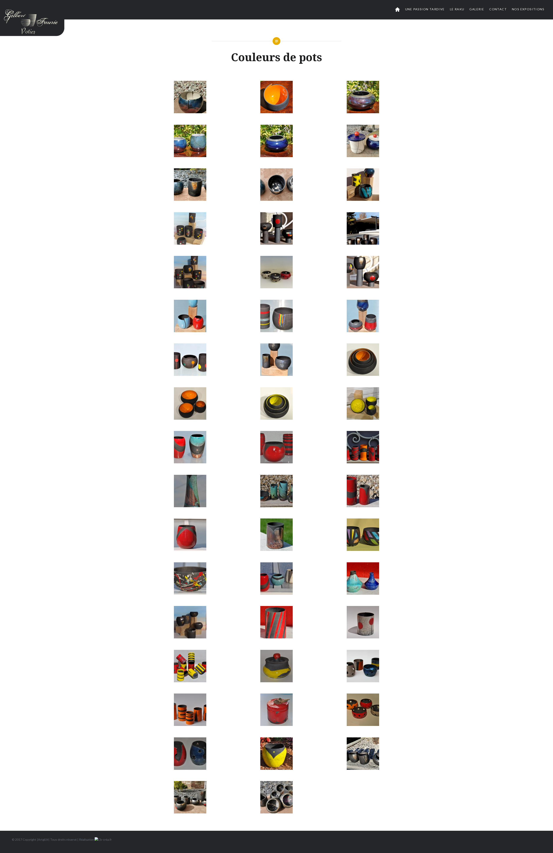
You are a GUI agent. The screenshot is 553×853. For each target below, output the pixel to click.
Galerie (476, 9)
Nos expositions (528, 9)
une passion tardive (425, 9)
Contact (498, 9)
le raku (457, 9)
